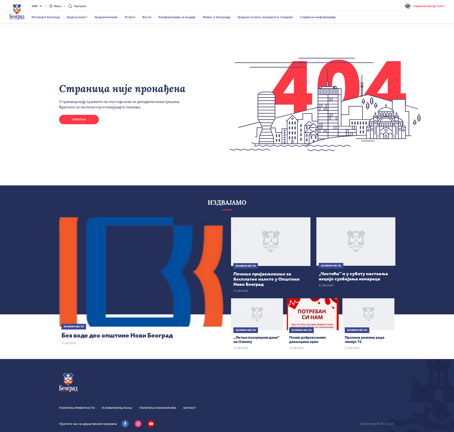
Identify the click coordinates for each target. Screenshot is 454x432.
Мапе (57, 6)
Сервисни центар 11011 (429, 6)
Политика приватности (77, 408)
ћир (34, 6)
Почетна (79, 119)
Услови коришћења (117, 408)
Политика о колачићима (157, 408)
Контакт (189, 408)
